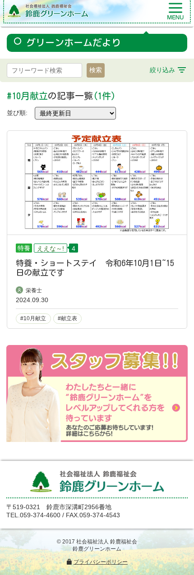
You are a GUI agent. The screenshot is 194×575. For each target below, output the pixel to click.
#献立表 (67, 318)
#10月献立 (33, 318)
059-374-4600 (40, 515)
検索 (95, 70)
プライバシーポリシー (101, 562)
